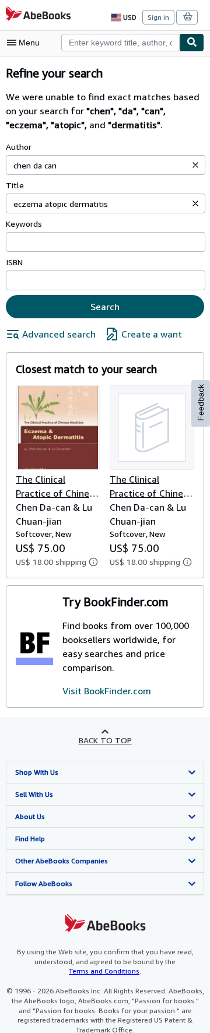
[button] (195, 165)
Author (19, 147)
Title (15, 185)
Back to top (105, 740)
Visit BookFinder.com (106, 691)
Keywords (24, 224)
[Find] (192, 42)
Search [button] (105, 306)
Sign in (158, 17)
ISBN (14, 262)
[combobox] (120, 42)
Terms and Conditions (104, 971)
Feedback (200, 402)
